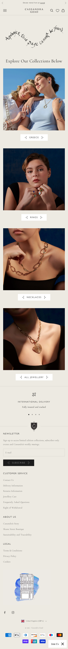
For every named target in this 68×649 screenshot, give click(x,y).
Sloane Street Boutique (13, 529)
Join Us (55, 644)
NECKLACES (34, 297)
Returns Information (12, 491)
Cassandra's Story (11, 523)
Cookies (6, 561)
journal (42, 3)
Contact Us (8, 480)
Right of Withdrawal (12, 507)
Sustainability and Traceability (17, 534)
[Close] (62, 644)
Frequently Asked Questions (16, 502)
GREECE (34, 137)
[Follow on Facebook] (4, 612)
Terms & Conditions (12, 550)
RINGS (34, 217)
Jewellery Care (9, 496)
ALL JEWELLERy (34, 377)
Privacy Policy (9, 556)
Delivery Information (13, 485)
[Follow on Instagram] (13, 612)
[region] (34, 401)
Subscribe (18, 463)
